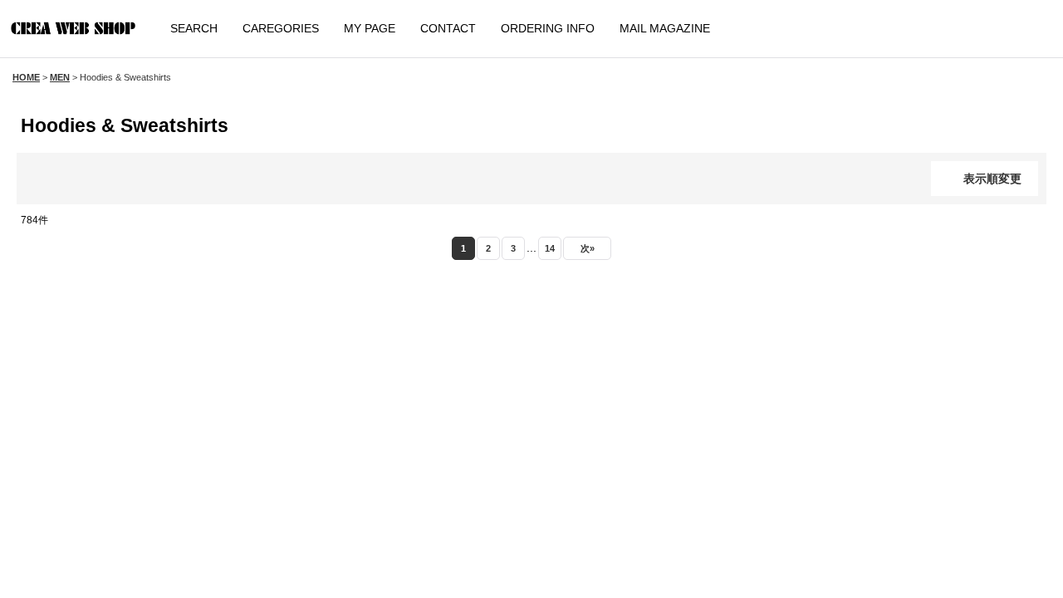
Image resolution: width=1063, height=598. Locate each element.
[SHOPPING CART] (1021, 29)
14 (549, 248)
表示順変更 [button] (992, 178)
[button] (193, 28)
